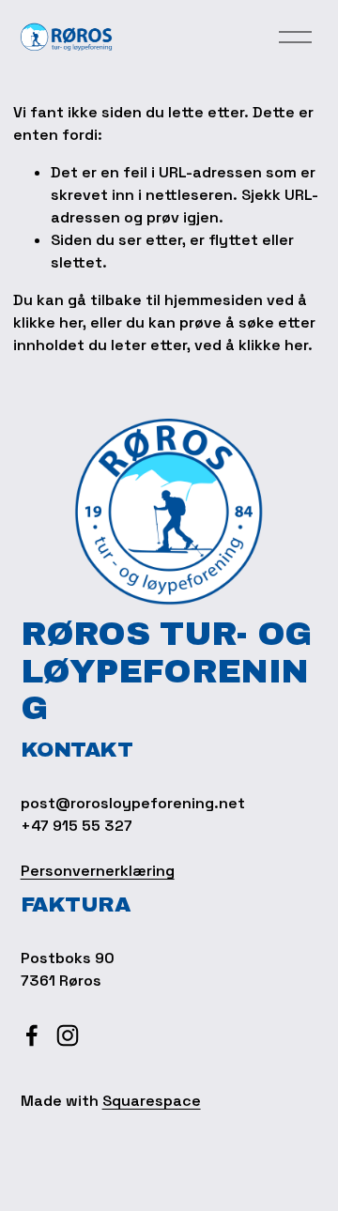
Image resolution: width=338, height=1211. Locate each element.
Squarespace (151, 1101)
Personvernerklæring (98, 871)
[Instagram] (67, 1035)
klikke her (48, 322)
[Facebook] (32, 1035)
